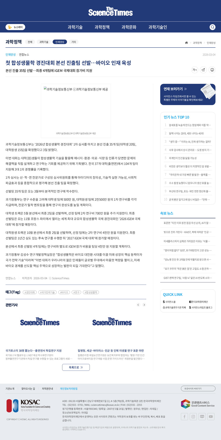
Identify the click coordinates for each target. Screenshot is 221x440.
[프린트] (212, 69)
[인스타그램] (193, 416)
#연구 (76, 292)
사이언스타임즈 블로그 (202, 307)
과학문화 (129, 27)
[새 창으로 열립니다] (28, 406)
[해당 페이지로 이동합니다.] (40, 328)
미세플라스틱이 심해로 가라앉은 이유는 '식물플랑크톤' (189, 241)
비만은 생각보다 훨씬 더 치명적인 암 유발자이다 (190, 166)
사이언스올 (170, 301)
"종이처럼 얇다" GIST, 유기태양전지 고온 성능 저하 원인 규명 (189, 250)
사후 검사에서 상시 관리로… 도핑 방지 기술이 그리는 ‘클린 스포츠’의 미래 (190, 150)
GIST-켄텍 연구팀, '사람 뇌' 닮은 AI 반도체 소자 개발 (189, 277)
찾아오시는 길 (28, 388)
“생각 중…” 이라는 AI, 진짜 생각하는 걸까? (190, 141)
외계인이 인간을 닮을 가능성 (183, 158)
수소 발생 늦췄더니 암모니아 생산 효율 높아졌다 (190, 183)
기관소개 (10, 388)
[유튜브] (210, 416)
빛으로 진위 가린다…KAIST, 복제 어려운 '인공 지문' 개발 (189, 232)
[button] (138, 305)
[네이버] (202, 416)
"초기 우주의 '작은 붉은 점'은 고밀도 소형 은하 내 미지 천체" (189, 268)
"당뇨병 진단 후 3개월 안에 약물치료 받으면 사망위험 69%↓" (189, 259)
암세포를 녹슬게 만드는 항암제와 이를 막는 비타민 (190, 125)
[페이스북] (184, 416)
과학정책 (102, 27)
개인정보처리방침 (68, 388)
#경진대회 (30, 292)
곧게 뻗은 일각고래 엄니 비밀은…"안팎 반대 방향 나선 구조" (190, 199)
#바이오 (64, 292)
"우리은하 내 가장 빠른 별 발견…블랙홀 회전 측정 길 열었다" (190, 174)
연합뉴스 (24, 54)
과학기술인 (157, 27)
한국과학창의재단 (200, 301)
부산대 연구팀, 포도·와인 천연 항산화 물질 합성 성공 (190, 191)
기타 (73, 42)
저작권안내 (47, 388)
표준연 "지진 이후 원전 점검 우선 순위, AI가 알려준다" (189, 222)
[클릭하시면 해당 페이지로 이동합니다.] (110, 11)
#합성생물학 (91, 292)
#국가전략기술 (47, 292)
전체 (30, 42)
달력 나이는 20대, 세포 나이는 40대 (186, 133)
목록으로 (74, 367)
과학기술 (75, 27)
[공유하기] (194, 69)
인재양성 (59, 42)
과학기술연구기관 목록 (175, 307)
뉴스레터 (18, 27)
